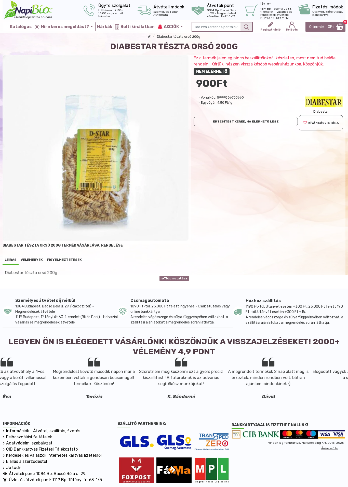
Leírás (11, 260)
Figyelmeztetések (64, 260)
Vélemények (32, 260)
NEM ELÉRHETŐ (211, 71)
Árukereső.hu (329, 448)
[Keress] (246, 26)
